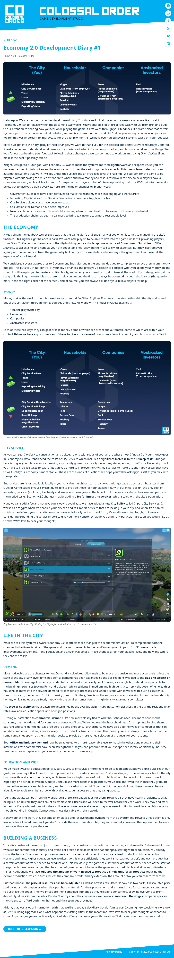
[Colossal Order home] (14, 14)
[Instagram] (168, 13)
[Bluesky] (168, 36)
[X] (168, 29)
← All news (10, 40)
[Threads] (168, 21)
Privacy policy (114, 952)
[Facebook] (168, 6)
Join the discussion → (25, 929)
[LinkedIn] (168, 44)
